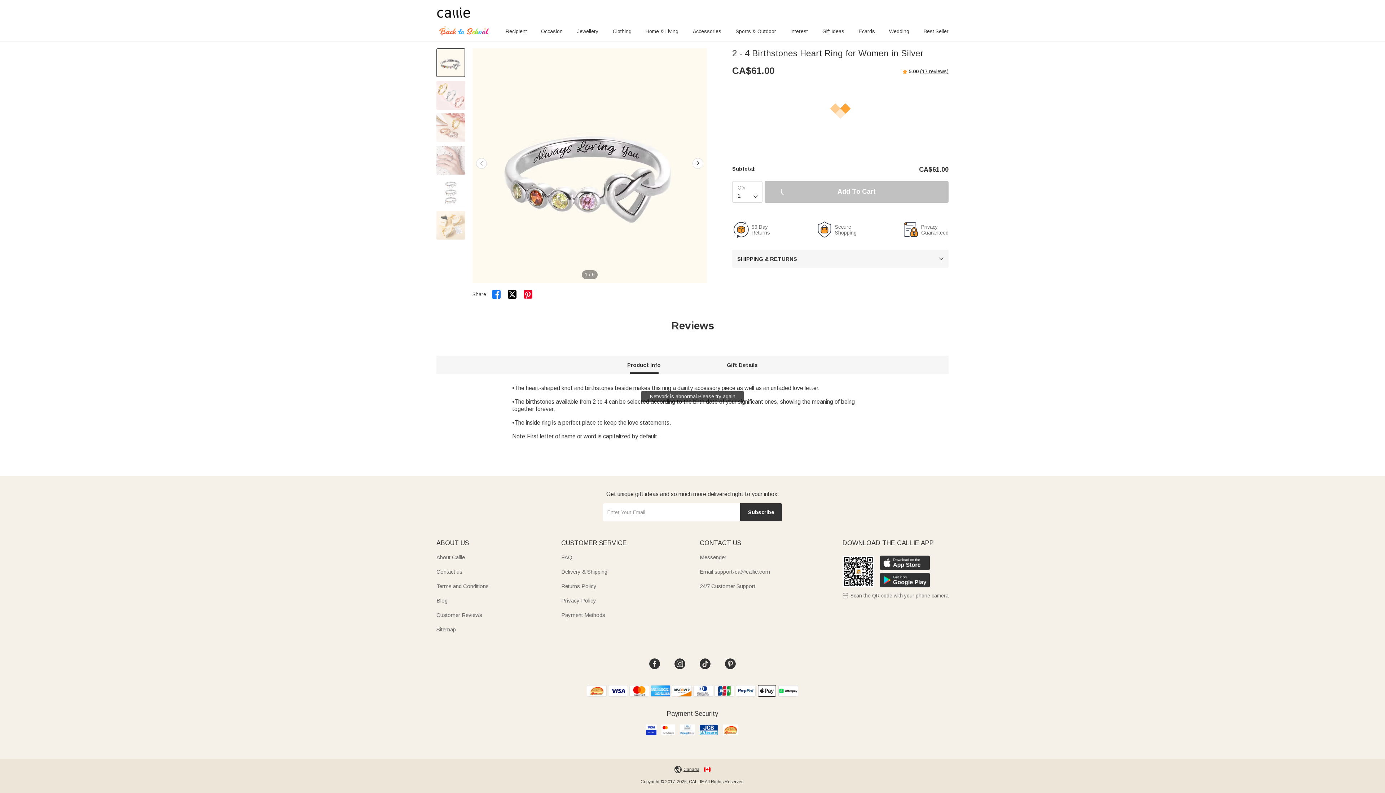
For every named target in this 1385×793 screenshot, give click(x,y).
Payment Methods (583, 615)
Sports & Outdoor (756, 31)
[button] (697, 163)
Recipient (516, 31)
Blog (442, 600)
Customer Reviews (459, 615)
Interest (799, 31)
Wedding (899, 31)
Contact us (449, 572)
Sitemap (446, 629)
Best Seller (936, 31)
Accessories (707, 31)
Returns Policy (579, 586)
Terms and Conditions (462, 586)
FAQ (566, 557)
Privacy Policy (578, 600)
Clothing (622, 31)
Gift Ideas (833, 31)
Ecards (867, 31)
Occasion (552, 31)
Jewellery (587, 31)
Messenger (713, 557)
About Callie (450, 557)
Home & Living (662, 31)
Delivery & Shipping (584, 572)
